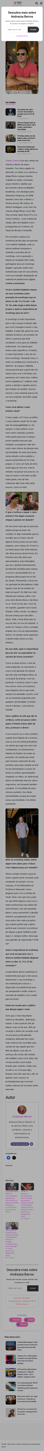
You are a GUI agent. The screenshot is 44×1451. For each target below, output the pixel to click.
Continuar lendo (22, 36)
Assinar (33, 29)
